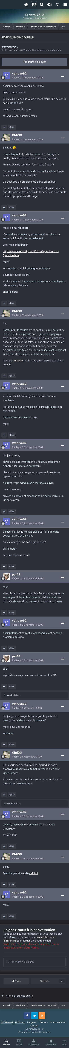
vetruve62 (12, 46)
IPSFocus (20, 1022)
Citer (12, 127)
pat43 (16, 574)
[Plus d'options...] (62, 76)
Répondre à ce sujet (34, 61)
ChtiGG (17, 135)
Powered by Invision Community (34, 1032)
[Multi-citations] (4, 127)
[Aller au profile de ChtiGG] (6, 137)
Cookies (34, 1025)
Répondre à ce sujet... (22, 961)
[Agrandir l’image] (14, 147)
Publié (27, 77)
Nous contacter (58, 1022)
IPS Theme (6, 1022)
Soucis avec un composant (47, 50)
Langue (31, 1022)
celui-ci (33, 873)
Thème (43, 1022)
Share (17, 981)
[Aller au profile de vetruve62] (6, 75)
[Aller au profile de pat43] (6, 576)
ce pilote (18, 360)
